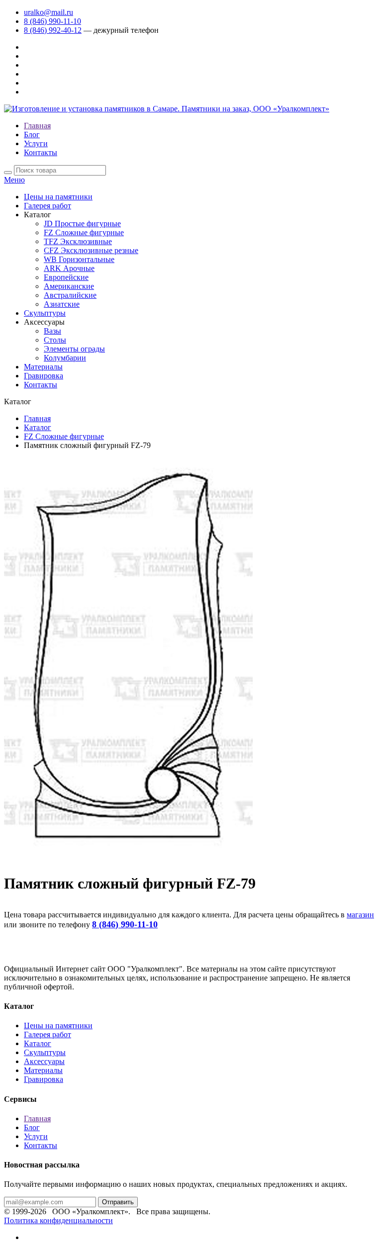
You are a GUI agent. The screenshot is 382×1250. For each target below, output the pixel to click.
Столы (55, 340)
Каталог (37, 427)
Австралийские (70, 295)
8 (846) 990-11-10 (52, 21)
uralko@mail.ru (48, 12)
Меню (14, 180)
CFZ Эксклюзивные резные (91, 250)
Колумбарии (65, 358)
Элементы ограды (74, 349)
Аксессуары (44, 1061)
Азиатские (62, 304)
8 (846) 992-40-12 (53, 30)
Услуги (36, 143)
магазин (360, 914)
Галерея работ (47, 205)
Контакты (40, 152)
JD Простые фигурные (82, 223)
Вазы (52, 331)
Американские (69, 286)
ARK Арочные (69, 268)
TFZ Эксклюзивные (78, 241)
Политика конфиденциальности (58, 1220)
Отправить (118, 1202)
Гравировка (43, 375)
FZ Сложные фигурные (84, 232)
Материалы (43, 366)
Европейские (66, 277)
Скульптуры (45, 313)
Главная (37, 125)
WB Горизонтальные (79, 259)
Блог (32, 134)
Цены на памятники (58, 196)
